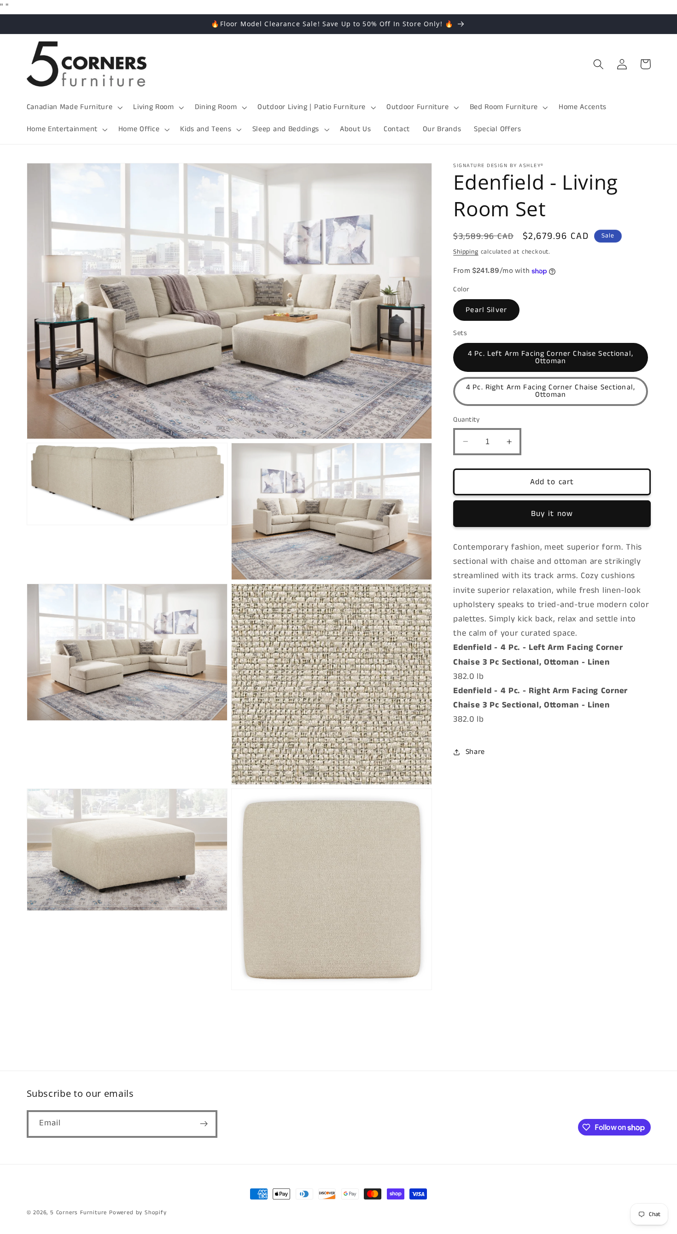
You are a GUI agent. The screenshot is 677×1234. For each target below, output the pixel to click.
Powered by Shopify (138, 1213)
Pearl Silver (486, 310)
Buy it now (552, 513)
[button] (73, 107)
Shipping (465, 251)
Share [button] (475, 752)
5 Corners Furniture (78, 1213)
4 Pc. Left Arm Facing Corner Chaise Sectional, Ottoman (550, 357)
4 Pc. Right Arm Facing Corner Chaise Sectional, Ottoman (550, 391)
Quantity (466, 419)
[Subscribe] (204, 1124)
